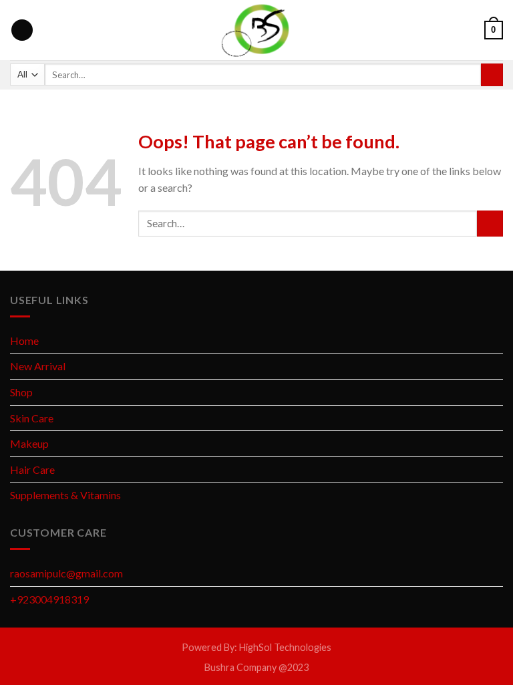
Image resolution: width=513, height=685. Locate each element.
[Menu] (22, 30)
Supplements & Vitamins (65, 495)
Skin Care (31, 418)
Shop (21, 392)
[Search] (492, 74)
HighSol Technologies (285, 647)
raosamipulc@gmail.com (66, 573)
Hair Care (32, 469)
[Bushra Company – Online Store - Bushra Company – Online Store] (256, 30)
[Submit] (490, 224)
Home (24, 340)
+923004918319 (49, 599)
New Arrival (37, 366)
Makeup (29, 443)
